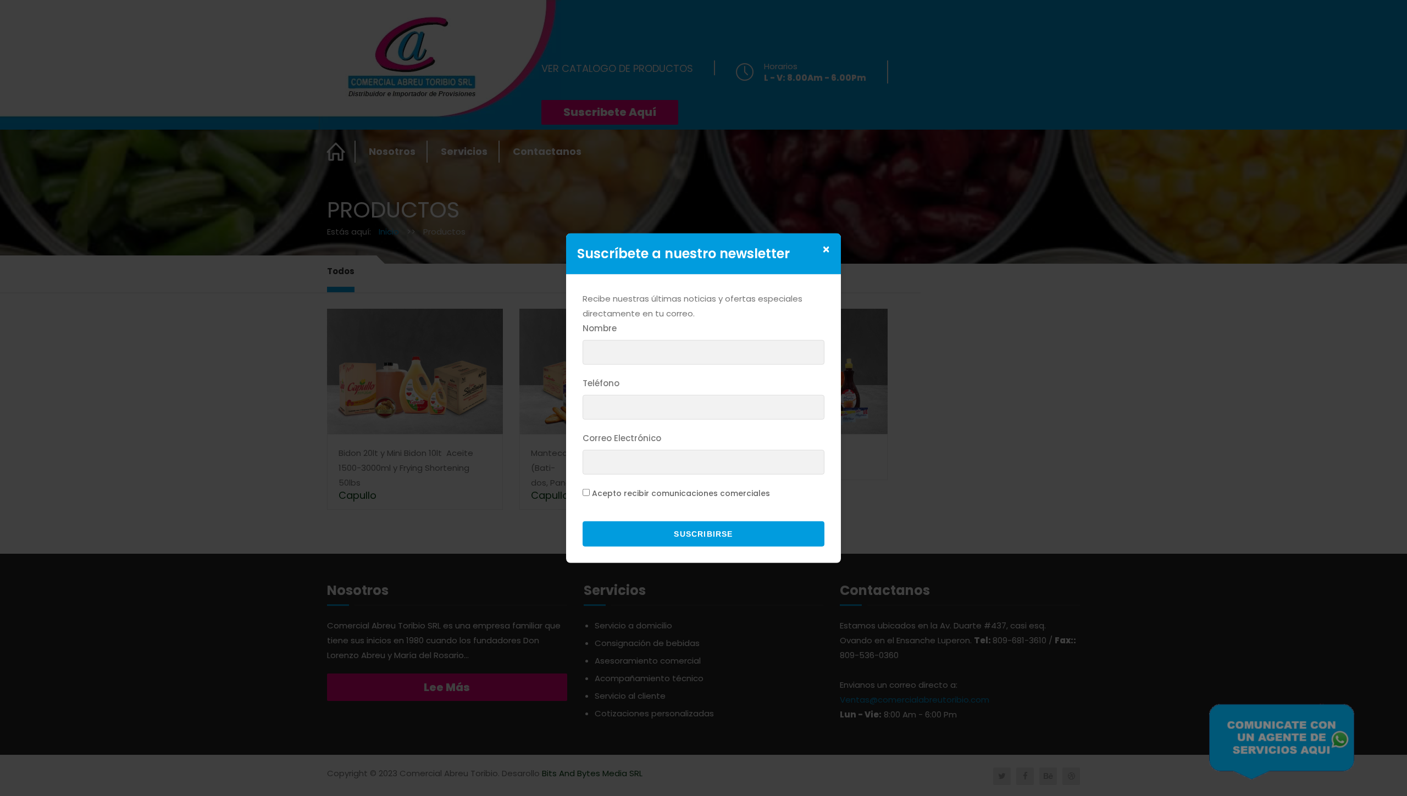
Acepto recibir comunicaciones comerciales (681, 493)
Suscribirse (703, 534)
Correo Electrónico (622, 438)
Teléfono (601, 383)
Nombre (600, 328)
